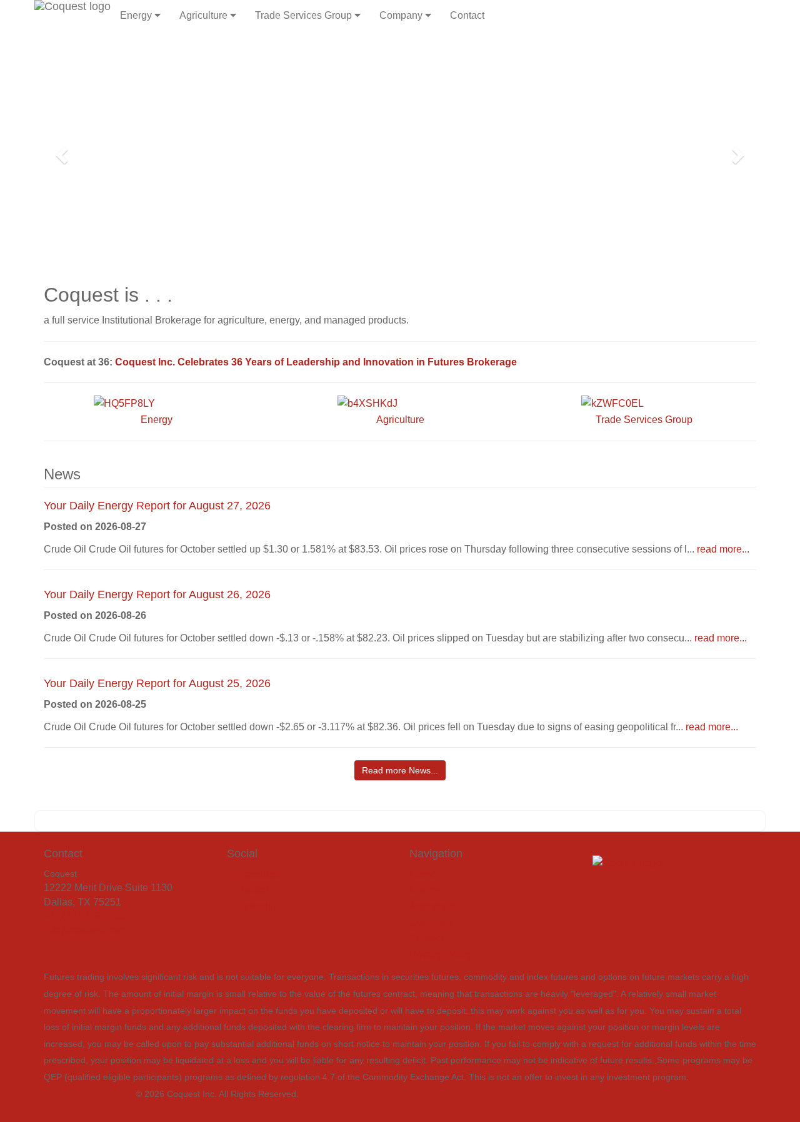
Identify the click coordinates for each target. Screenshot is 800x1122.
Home (422, 874)
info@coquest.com (85, 930)
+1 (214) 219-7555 (85, 915)
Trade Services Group (304, 15)
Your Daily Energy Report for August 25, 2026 (157, 683)
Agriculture (204, 15)
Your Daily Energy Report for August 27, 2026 (157, 505)
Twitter (253, 890)
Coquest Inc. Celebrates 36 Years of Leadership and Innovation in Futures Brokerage (316, 362)
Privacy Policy (440, 954)
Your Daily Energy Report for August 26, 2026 (157, 594)
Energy (137, 15)
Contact (467, 15)
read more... (723, 549)
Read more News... (400, 770)
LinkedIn (256, 906)
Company (402, 15)
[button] (60, 151)
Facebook (259, 874)
